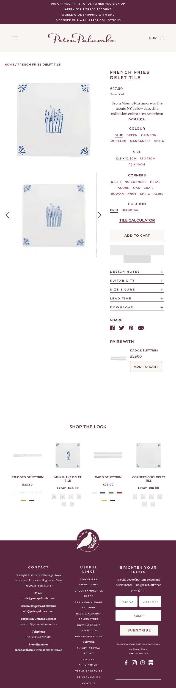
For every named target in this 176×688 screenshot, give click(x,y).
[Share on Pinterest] (131, 327)
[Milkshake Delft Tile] (67, 455)
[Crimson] (38, 493)
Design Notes (125, 271)
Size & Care (122, 289)
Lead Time (121, 298)
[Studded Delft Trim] (27, 455)
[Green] (30, 493)
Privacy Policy (89, 677)
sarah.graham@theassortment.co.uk (38, 650)
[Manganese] (64, 504)
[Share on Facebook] (112, 327)
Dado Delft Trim (144, 350)
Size (137, 152)
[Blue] (22, 493)
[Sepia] (32, 500)
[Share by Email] (141, 327)
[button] (137, 250)
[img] (126, 662)
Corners (137, 175)
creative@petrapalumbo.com (38, 624)
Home (9, 64)
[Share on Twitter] (122, 327)
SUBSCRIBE (139, 630)
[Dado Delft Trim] (108, 455)
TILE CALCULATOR (137, 220)
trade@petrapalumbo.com (38, 598)
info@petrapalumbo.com (38, 611)
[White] (14, 493)
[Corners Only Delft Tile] (148, 455)
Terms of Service (88, 671)
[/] (82, 38)
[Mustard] (23, 500)
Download (122, 307)
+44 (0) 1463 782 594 (38, 637)
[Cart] (162, 38)
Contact (88, 683)
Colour (137, 128)
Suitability (122, 280)
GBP (153, 38)
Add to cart (146, 366)
